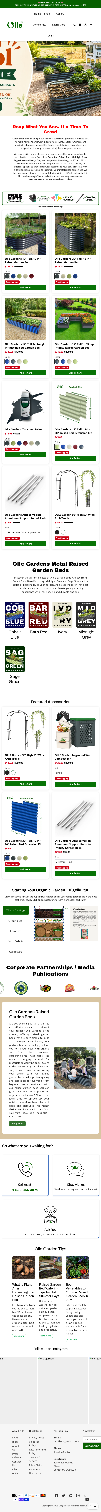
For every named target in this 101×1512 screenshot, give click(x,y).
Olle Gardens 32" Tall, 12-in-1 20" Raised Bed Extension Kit (23, 842)
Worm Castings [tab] (15, 910)
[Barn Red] (31, 276)
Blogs (15, 1441)
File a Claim (35, 1465)
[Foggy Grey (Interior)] (37, 443)
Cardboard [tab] (15, 951)
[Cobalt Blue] (13, 276)
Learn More (60, 24)
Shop (49, 13)
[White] (63, 532)
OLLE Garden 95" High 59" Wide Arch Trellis (75, 516)
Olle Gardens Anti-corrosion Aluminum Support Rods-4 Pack (25, 516)
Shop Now (17, 1123)
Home (37, 13)
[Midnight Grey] (7, 276)
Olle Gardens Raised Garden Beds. (29, 1014)
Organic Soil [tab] (15, 920)
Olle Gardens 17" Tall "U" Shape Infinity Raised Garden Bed (75, 345)
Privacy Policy (36, 1437)
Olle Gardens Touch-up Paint (23, 429)
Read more (19, 1336)
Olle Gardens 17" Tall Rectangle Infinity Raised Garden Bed (25, 345)
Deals (50, 35)
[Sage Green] (19, 276)
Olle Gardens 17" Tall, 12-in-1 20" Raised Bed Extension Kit (73, 431)
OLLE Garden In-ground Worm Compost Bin (74, 756)
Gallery (62, 13)
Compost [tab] (15, 931)
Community (41, 24)
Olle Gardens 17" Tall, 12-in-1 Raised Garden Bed (23, 260)
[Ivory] (25, 276)
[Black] (57, 532)
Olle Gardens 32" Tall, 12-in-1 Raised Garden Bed (73, 260)
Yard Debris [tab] (16, 941)
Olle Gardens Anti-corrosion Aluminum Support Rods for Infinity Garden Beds (73, 844)
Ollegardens (64, 1505)
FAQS (15, 1437)
